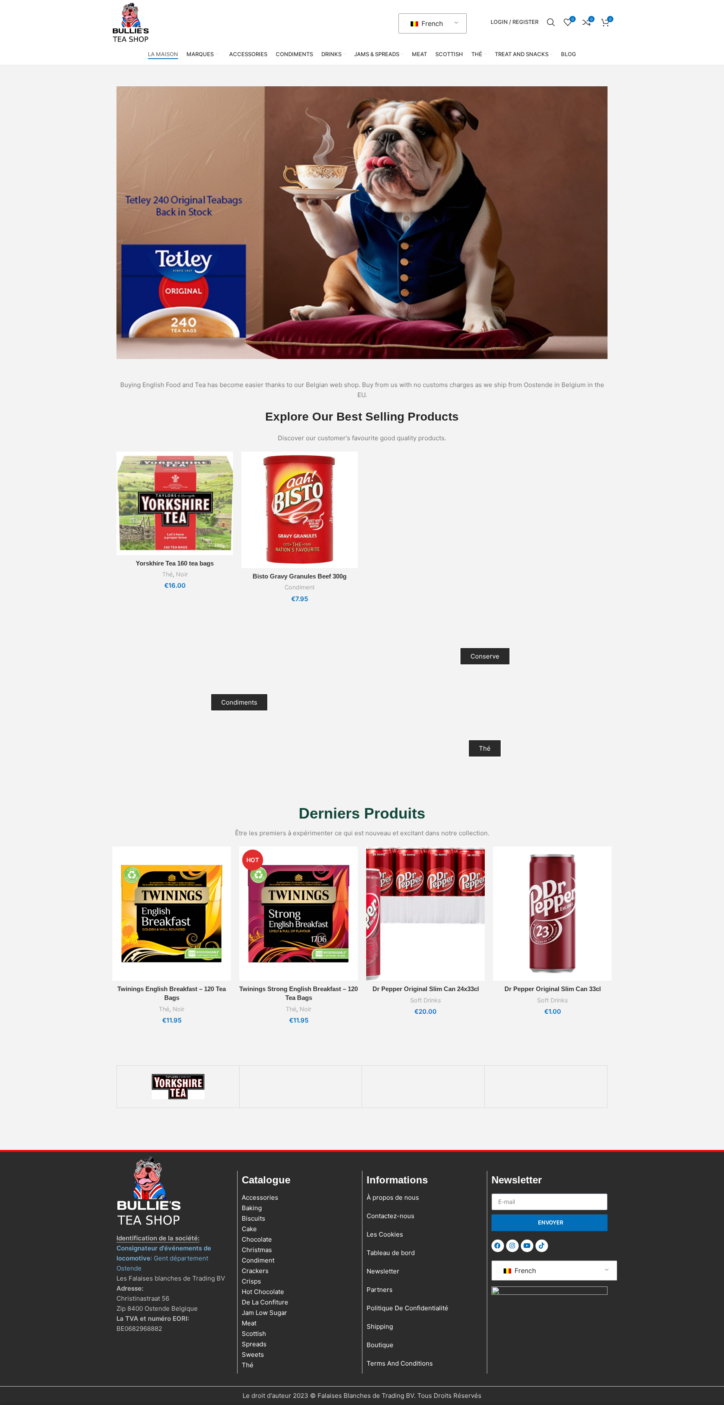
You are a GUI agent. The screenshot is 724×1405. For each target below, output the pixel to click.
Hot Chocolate (263, 1292)
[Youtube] (527, 1246)
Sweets (253, 1355)
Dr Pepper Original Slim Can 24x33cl (425, 988)
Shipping (380, 1326)
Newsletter (383, 1271)
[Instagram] (512, 1246)
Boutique (380, 1345)
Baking (252, 1208)
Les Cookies (385, 1234)
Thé (167, 574)
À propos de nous (393, 1197)
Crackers (255, 1271)
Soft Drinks (425, 1000)
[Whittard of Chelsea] (301, 1087)
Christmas (257, 1250)
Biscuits (253, 1218)
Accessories (260, 1197)
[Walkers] (546, 1087)
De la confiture (265, 1302)
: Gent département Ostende (163, 1258)
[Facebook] (497, 1246)
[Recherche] (551, 22)
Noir (182, 574)
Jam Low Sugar (264, 1313)
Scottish (254, 1334)
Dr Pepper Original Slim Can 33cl (552, 988)
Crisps (251, 1281)
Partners (380, 1290)
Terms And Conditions (400, 1363)
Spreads (254, 1344)
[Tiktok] (541, 1246)
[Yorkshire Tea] (178, 1087)
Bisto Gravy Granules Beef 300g (299, 576)
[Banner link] (362, 222)
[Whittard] (423, 1087)
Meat (249, 1323)
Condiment (299, 587)
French (431, 23)
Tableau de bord (391, 1253)
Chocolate (257, 1239)
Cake (249, 1229)
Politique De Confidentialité (407, 1308)
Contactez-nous (390, 1216)
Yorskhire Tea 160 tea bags (175, 563)
